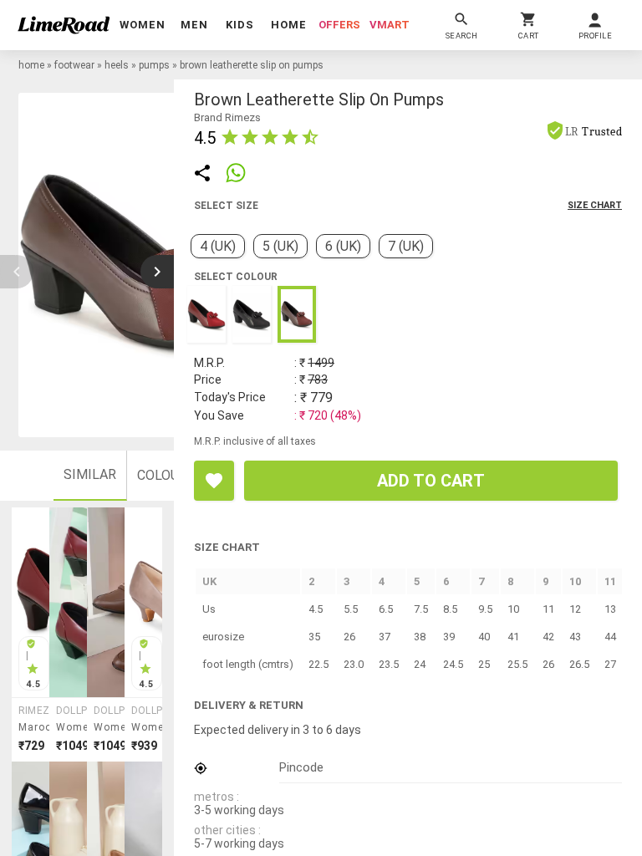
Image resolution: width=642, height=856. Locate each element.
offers (339, 24)
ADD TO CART (431, 481)
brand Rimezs (227, 117)
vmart (389, 24)
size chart (595, 205)
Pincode (301, 767)
